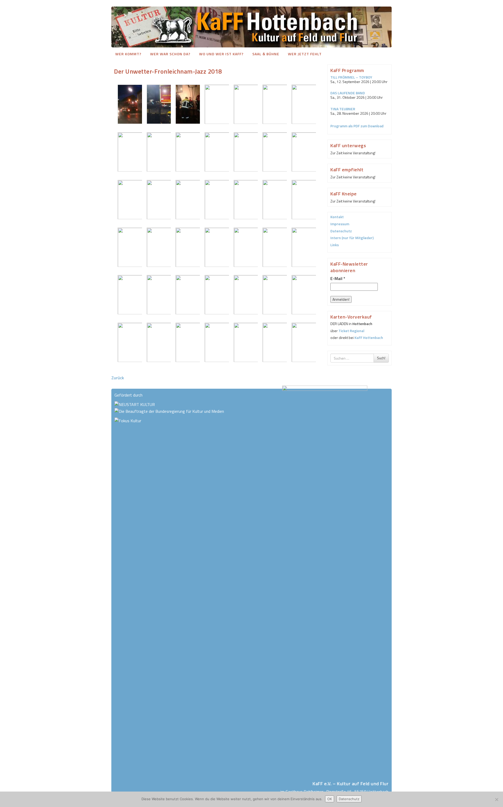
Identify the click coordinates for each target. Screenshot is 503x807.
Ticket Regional (351, 330)
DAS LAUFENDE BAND (347, 93)
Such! (381, 358)
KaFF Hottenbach (368, 337)
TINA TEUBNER (342, 109)
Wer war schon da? (170, 54)
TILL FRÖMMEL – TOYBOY (351, 77)
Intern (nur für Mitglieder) (352, 237)
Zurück (117, 378)
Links (334, 245)
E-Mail (337, 278)
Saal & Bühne (265, 54)
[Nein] (496, 799)
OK (329, 799)
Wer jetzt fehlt (305, 54)
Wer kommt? (128, 54)
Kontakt (337, 216)
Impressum (339, 224)
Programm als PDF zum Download (357, 126)
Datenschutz (341, 231)
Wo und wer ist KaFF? (221, 54)
